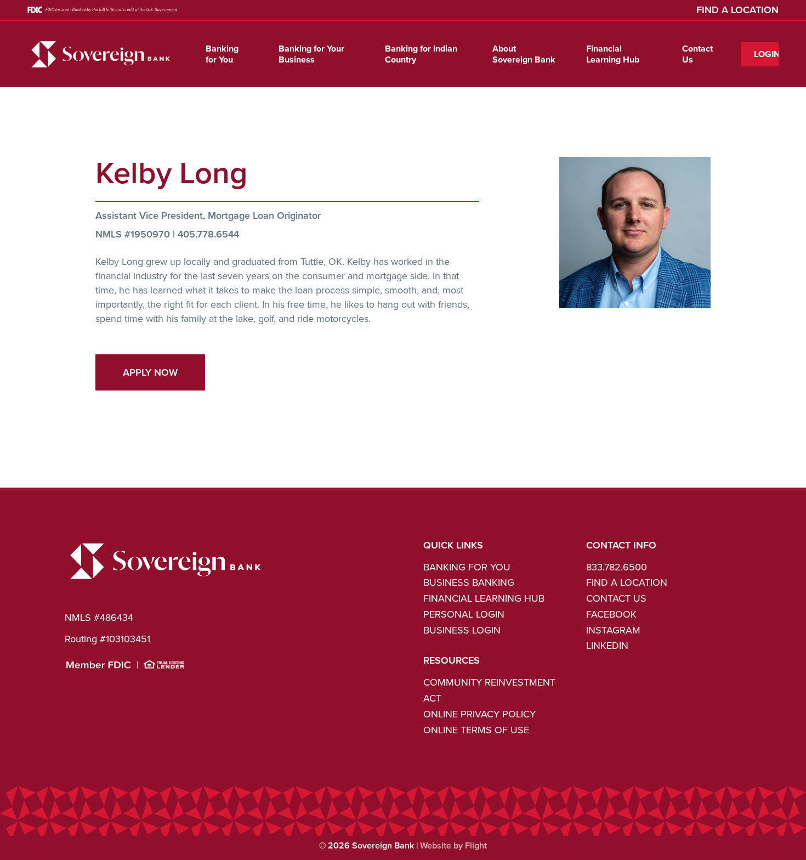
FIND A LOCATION (737, 9)
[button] (150, 372)
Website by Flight (453, 845)
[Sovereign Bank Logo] (166, 582)
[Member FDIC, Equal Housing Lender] (125, 666)
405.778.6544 (208, 234)
